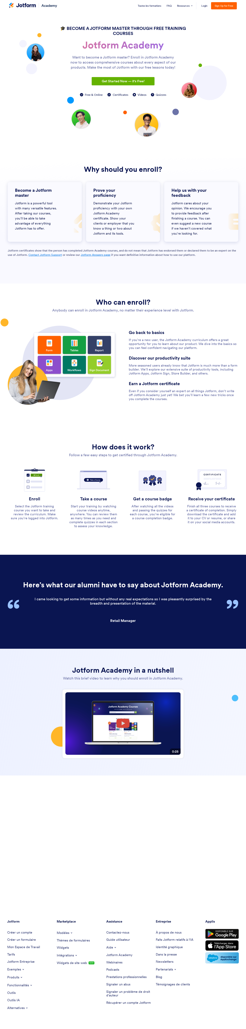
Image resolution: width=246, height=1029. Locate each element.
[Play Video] (123, 723)
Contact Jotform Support (45, 255)
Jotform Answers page (95, 255)
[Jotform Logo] (22, 5)
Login (204, 5)
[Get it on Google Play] (222, 934)
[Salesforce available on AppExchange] (222, 957)
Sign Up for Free (224, 5)
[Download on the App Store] (222, 945)
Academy (49, 5)
